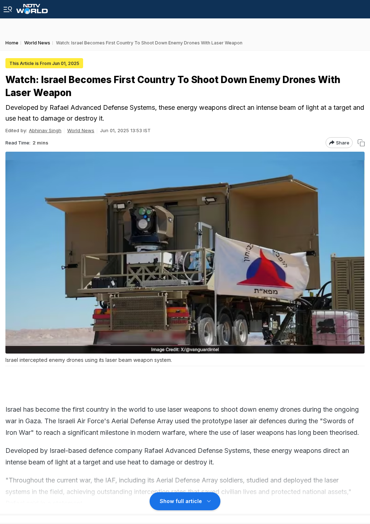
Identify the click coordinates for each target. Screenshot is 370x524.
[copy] (361, 142)
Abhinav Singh (45, 130)
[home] (32, 7)
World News (80, 130)
